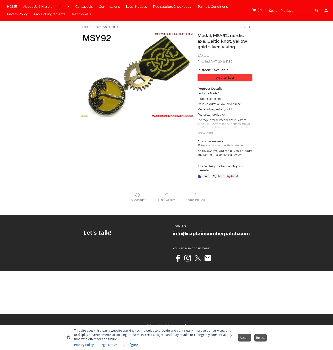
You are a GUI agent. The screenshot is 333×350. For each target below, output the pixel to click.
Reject (260, 338)
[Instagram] (187, 258)
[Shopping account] (326, 10)
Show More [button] (205, 132)
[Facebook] (177, 258)
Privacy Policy (84, 345)
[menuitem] (244, 27)
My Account (138, 200)
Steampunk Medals (106, 27)
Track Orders (166, 200)
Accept (245, 338)
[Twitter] (197, 258)
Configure (131, 345)
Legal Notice (109, 345)
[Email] (207, 258)
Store (84, 27)
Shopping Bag (195, 200)
